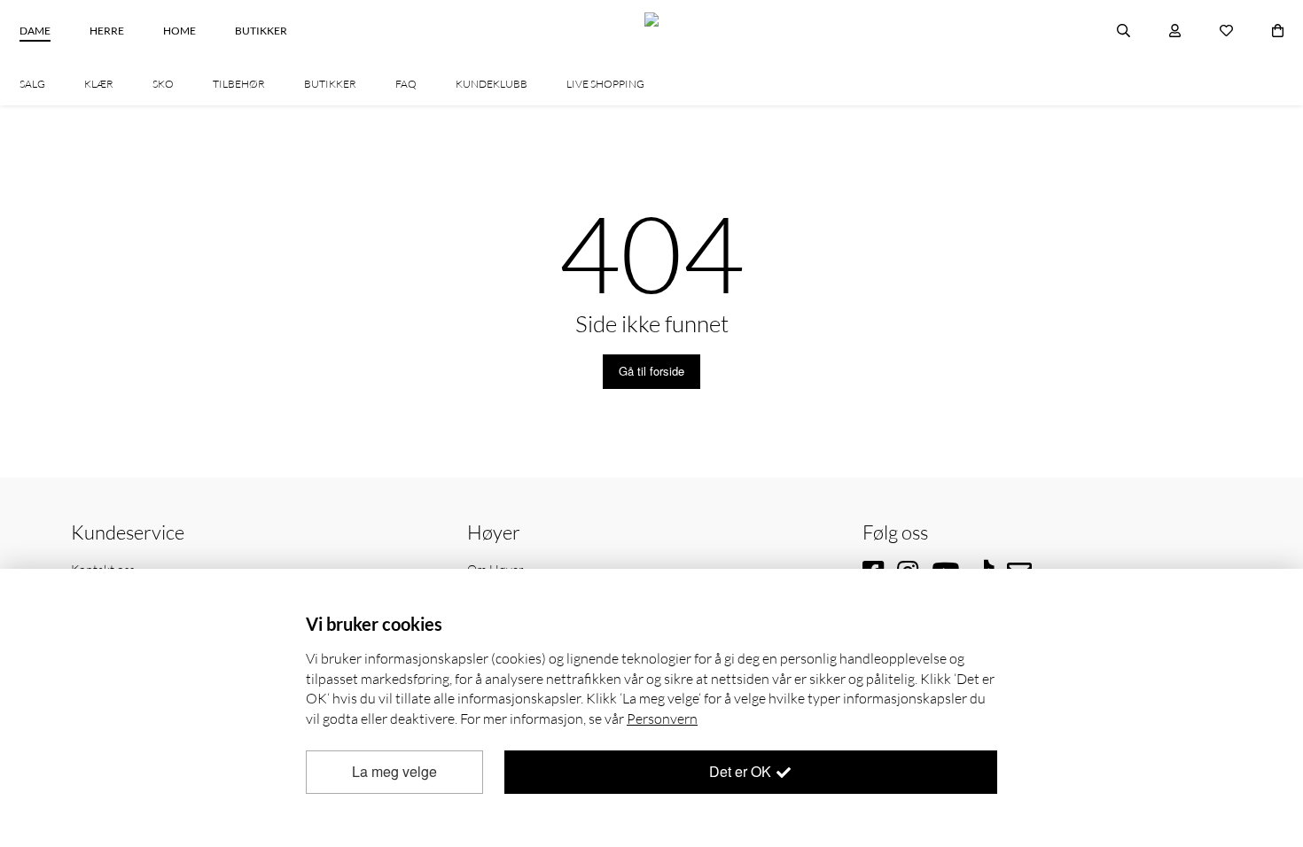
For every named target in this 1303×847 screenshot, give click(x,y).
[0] (1277, 31)
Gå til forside (651, 370)
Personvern (662, 718)
